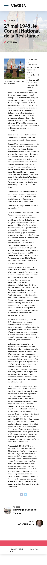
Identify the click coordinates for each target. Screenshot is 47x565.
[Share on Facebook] (21, 494)
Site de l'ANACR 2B (16, 549)
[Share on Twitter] (25, 494)
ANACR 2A (18, 5)
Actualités (11, 20)
